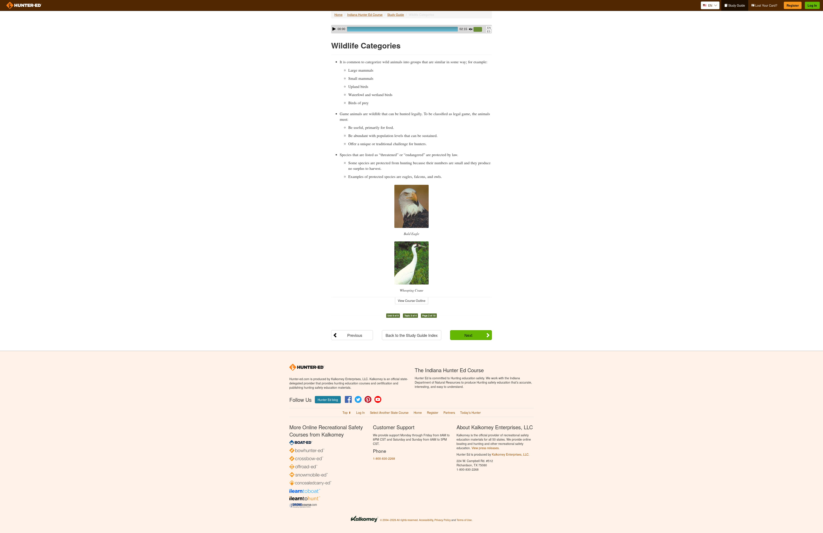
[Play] (334, 29)
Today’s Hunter (470, 412)
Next (468, 335)
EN (489, 27)
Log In (812, 5)
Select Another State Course (389, 412)
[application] (411, 29)
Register (793, 5)
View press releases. (486, 448)
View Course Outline (411, 300)
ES (488, 31)
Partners (449, 412)
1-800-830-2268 (384, 458)
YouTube (377, 399)
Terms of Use (464, 520)
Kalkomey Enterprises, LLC (510, 454)
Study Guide (736, 5)
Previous (354, 335)
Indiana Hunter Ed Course (365, 14)
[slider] (479, 29)
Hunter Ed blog (328, 399)
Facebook (348, 399)
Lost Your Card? (765, 5)
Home (338, 14)
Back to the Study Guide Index (412, 335)
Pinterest (368, 399)
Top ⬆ (346, 412)
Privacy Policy (442, 520)
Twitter (358, 399)
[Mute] (470, 29)
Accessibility (426, 520)
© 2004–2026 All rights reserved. (399, 520)
